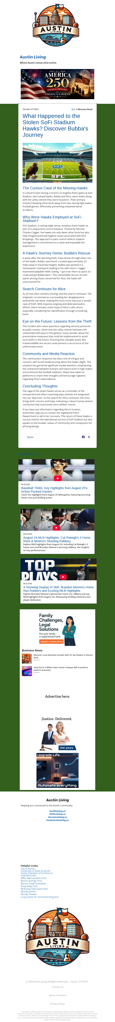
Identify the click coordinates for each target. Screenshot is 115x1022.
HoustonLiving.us (57, 817)
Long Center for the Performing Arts (40, 897)
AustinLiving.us (57, 811)
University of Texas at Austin (35, 870)
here (68, 1020)
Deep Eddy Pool (29, 886)
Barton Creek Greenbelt (33, 883)
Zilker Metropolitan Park (33, 878)
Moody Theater (29, 894)
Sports (30, 437)
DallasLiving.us (57, 814)
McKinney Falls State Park (34, 888)
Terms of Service (57, 995)
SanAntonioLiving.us (57, 820)
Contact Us (57, 986)
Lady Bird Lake (28, 875)
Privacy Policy (57, 1003)
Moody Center (28, 891)
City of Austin (28, 868)
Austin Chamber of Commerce (37, 873)
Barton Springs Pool (31, 880)
